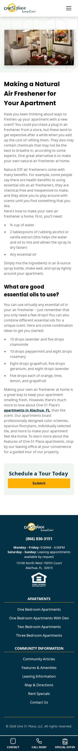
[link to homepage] (20, 8)
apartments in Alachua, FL (27, 410)
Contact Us (39, 702)
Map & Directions (39, 685)
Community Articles (39, 659)
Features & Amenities (39, 667)
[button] (67, 8)
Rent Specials (39, 693)
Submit (39, 483)
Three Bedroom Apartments (39, 635)
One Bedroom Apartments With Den (39, 618)
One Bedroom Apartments (39, 609)
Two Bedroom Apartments (39, 626)
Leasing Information (39, 676)
